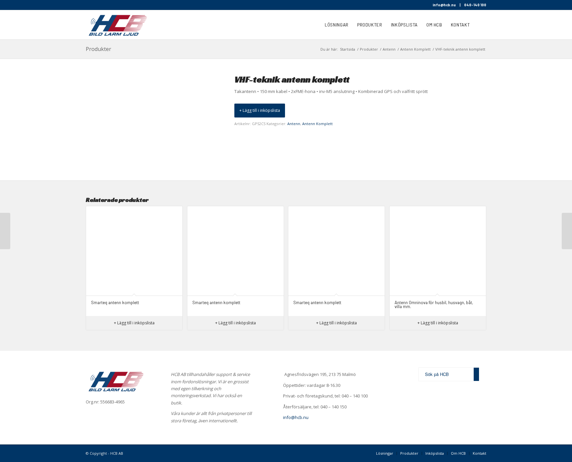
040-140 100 (475, 5)
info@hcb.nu (444, 5)
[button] (259, 110)
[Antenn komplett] (5, 231)
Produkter (98, 49)
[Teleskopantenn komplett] (567, 231)
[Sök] (480, 24)
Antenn (293, 123)
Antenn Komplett (317, 123)
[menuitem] (336, 24)
